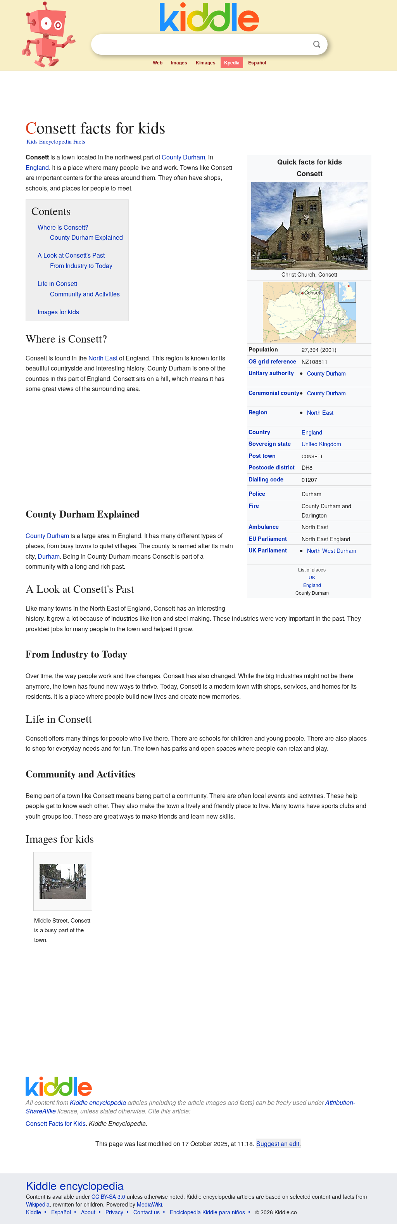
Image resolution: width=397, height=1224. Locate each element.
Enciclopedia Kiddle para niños (207, 1212)
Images (179, 62)
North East (320, 412)
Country (259, 432)
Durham (49, 556)
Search (316, 44)
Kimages (206, 62)
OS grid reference (272, 361)
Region (258, 412)
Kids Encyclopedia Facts (55, 141)
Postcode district (272, 467)
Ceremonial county (274, 392)
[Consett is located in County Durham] (309, 311)
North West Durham (331, 550)
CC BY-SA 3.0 (108, 1196)
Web (157, 62)
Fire (254, 505)
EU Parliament (268, 538)
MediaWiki (149, 1204)
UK (312, 577)
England (312, 432)
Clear (300, 44)
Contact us (146, 1212)
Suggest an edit (277, 1143)
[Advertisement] (198, 92)
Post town (262, 455)
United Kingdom (321, 444)
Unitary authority (271, 373)
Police (257, 493)
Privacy (114, 1212)
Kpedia (232, 62)
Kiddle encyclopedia (98, 1102)
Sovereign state (270, 443)
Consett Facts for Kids (56, 1123)
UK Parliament (268, 550)
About (88, 1212)
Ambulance (264, 526)
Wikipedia (38, 1204)
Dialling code (266, 479)
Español (257, 62)
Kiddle (33, 1212)
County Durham (326, 373)
